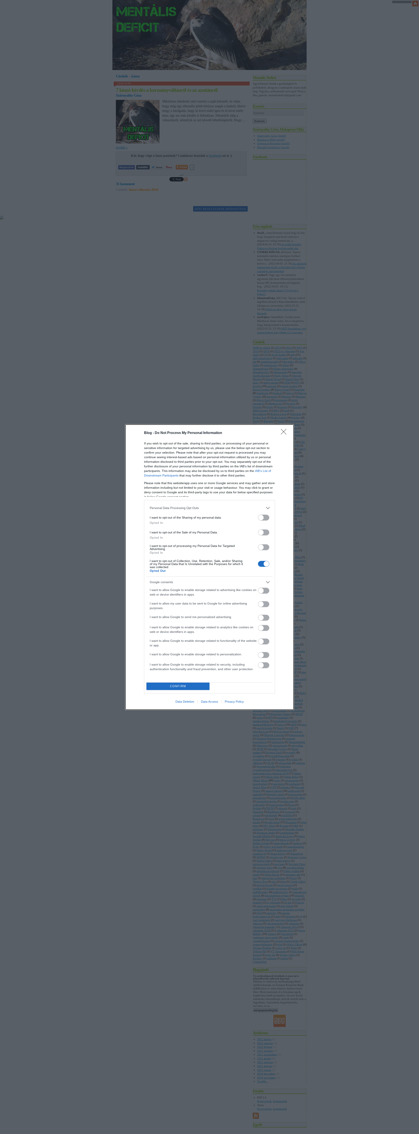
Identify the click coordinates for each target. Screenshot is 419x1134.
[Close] (285, 433)
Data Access (209, 701)
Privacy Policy (234, 701)
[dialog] (209, 567)
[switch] (263, 518)
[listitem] (209, 508)
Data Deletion (184, 701)
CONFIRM (178, 686)
